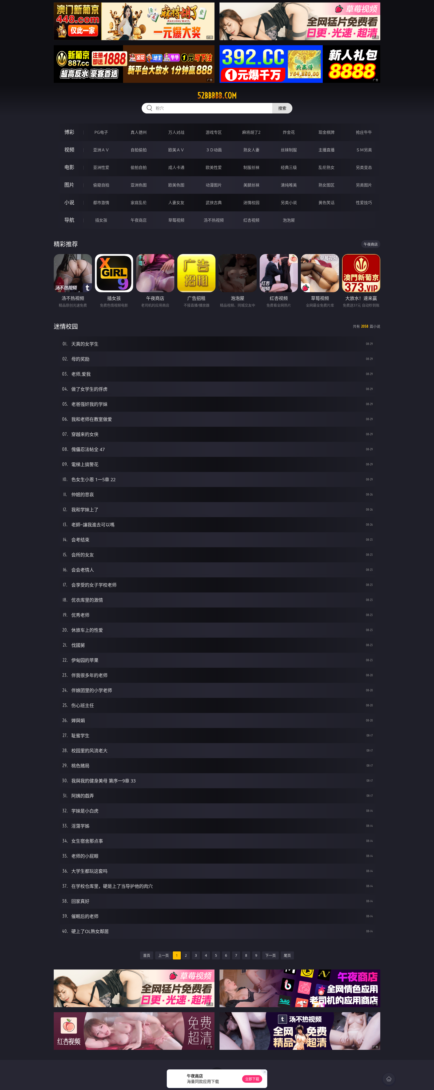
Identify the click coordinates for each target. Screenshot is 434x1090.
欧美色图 (176, 185)
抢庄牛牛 (364, 132)
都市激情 (101, 202)
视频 (69, 149)
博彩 (69, 132)
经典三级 (289, 167)
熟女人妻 (251, 150)
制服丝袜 (251, 167)
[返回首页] (389, 1079)
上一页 (163, 955)
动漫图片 (214, 185)
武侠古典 (214, 202)
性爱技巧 (364, 202)
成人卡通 (176, 167)
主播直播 (326, 150)
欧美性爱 (214, 167)
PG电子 (101, 132)
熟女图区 (326, 185)
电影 (69, 167)
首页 (146, 955)
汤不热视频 (214, 220)
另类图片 (364, 185)
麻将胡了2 (251, 132)
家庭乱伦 (139, 202)
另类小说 (289, 202)
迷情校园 (251, 202)
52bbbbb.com (217, 95)
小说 (69, 202)
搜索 (282, 108)
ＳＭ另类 (364, 150)
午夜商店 (139, 220)
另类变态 (364, 167)
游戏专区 (214, 132)
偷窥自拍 (101, 185)
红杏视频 (251, 220)
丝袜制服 (289, 150)
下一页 (270, 955)
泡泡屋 (289, 220)
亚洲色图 (139, 185)
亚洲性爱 (101, 167)
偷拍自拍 (139, 167)
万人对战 (176, 132)
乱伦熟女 (326, 167)
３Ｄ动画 (214, 150)
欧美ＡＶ (176, 150)
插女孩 (101, 220)
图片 (69, 184)
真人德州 (139, 132)
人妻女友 (176, 202)
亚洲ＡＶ (101, 150)
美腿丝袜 (251, 185)
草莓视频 (176, 220)
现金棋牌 (326, 132)
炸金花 (289, 132)
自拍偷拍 (139, 150)
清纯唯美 (289, 185)
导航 (69, 220)
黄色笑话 (326, 202)
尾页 (287, 955)
